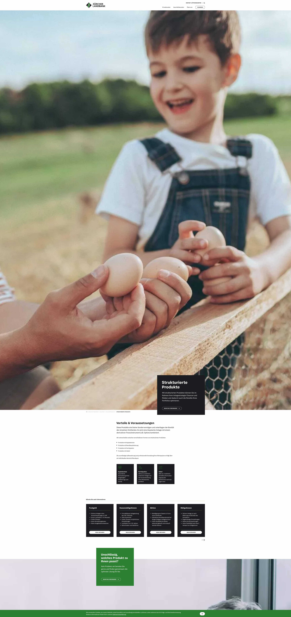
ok (202, 614)
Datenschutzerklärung (119, 614)
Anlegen (102, 412)
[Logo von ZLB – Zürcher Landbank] (95, 5)
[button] (203, 540)
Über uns (189, 7)
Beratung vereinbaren (170, 408)
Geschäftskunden (178, 7)
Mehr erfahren (99, 532)
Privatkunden (166, 7)
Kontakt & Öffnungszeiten (193, 3)
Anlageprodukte (110, 412)
